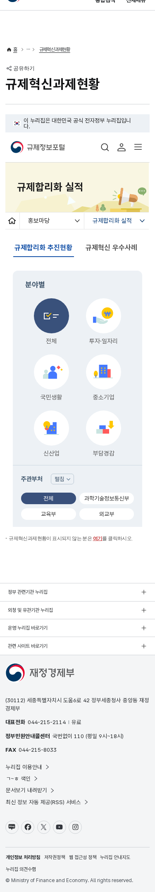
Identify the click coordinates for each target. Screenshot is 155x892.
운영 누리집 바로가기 (28, 628)
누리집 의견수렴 (21, 869)
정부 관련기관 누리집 (28, 592)
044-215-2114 (47, 722)
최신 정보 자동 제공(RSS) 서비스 (43, 802)
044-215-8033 (38, 749)
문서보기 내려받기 (26, 790)
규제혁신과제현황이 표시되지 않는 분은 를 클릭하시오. (71, 538)
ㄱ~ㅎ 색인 (18, 778)
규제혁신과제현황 (54, 49)
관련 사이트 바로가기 (28, 646)
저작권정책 (54, 857)
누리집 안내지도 (115, 857)
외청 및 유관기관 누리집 (30, 610)
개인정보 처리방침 (23, 857)
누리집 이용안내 (24, 767)
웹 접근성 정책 (82, 857)
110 (79, 736)
